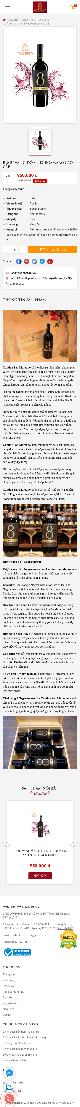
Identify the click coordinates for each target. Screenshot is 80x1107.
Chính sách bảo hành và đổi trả (21, 1031)
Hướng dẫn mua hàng (15, 1060)
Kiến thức (8, 1009)
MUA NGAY (40, 875)
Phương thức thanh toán (17, 1043)
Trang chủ (12, 19)
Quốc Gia (27, 19)
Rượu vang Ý (44, 19)
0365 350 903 (20, 942)
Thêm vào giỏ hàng (54, 249)
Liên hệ (7, 1014)
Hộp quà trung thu (13, 991)
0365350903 (17, 283)
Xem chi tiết (65, 928)
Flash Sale (9, 986)
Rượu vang (9, 980)
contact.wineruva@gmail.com (28, 935)
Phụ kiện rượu (11, 1003)
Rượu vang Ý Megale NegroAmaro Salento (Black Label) (40, 853)
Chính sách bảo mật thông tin (20, 1049)
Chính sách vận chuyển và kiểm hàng (24, 1037)
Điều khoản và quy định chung (20, 1054)
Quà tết (7, 997)
